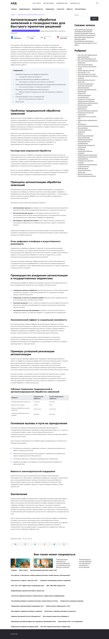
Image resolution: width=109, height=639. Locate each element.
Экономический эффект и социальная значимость (34, 87)
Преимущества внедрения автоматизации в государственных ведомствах (40, 84)
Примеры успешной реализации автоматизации (32, 89)
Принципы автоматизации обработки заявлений (32, 79)
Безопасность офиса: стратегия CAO (24, 580)
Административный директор (84, 33)
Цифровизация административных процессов (26, 30)
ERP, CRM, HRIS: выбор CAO (87, 59)
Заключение (19, 102)
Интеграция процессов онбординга (56, 616)
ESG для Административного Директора (55, 626)
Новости (70, 9)
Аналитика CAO (75, 3)
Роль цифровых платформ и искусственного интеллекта (36, 82)
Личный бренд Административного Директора (85, 130)
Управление (50, 9)
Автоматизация (48, 3)
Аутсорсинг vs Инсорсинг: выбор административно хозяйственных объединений (88, 101)
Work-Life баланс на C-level (87, 74)
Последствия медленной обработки (30, 77)
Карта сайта (37, 3)
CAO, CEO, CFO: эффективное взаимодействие (27, 585)
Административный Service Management (26, 616)
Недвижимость (37, 9)
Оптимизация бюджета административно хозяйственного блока (86, 137)
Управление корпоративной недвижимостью (27, 606)
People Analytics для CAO (86, 70)
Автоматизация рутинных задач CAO (43, 570)
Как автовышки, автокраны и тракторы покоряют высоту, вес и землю (85, 43)
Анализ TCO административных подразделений (84, 95)
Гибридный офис (62, 3)
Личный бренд (80, 9)
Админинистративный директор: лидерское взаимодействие (85, 85)
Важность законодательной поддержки (31, 99)
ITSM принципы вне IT (85, 64)
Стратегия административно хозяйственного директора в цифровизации (87, 157)
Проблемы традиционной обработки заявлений (31, 74)
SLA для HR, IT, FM (84, 72)
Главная (14, 9)
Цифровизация (24, 9)
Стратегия (60, 9)
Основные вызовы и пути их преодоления (29, 96)
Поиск (76, 15)
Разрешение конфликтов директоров (24, 626)
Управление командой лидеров (71, 601)
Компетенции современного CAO (58, 606)
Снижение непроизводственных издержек (85, 151)
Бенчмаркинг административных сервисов (26, 611)
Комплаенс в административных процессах (60, 611)
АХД (14, 3)
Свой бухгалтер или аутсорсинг (85, 35)
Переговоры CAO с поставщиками (70, 621)
